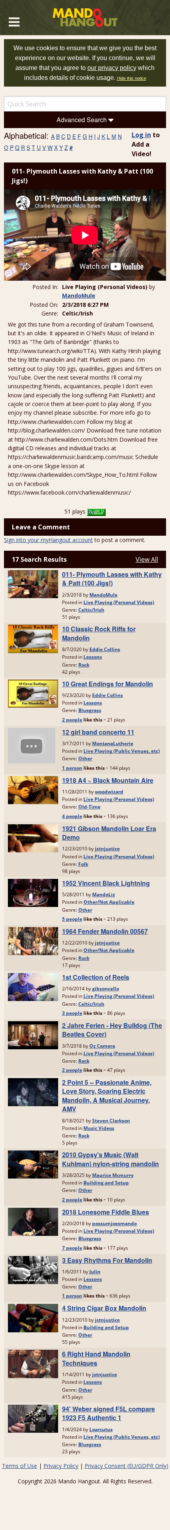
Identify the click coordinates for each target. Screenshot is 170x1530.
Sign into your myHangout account (48, 540)
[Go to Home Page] (85, 17)
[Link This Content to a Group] (96, 511)
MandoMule (78, 295)
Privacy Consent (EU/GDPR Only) (126, 1466)
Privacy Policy (60, 1466)
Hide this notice (131, 78)
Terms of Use (19, 1466)
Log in (141, 134)
